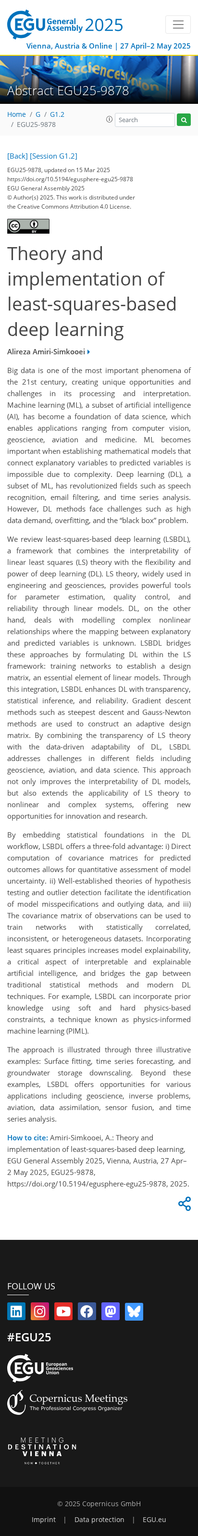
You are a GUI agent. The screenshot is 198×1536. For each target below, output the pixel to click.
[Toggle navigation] (178, 24)
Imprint (44, 1519)
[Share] (183, 1206)
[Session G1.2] (53, 156)
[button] (109, 119)
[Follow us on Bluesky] (134, 1313)
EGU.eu (154, 1519)
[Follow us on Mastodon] (110, 1313)
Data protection (99, 1519)
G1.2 (57, 114)
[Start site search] (184, 119)
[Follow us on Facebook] (87, 1313)
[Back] (17, 156)
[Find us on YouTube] (63, 1313)
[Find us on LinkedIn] (16, 1313)
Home (16, 114)
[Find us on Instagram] (40, 1313)
